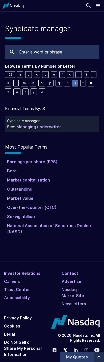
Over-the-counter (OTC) (32, 207)
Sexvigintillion (21, 216)
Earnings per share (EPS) (32, 161)
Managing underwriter (38, 126)
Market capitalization (28, 180)
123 (10, 74)
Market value (20, 198)
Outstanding (19, 189)
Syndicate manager (23, 121)
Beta (12, 170)
